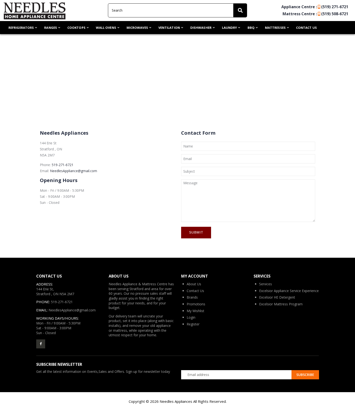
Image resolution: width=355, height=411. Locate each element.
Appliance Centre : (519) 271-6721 (314, 6)
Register (193, 324)
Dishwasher (201, 27)
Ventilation (169, 27)
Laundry (229, 27)
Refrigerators (21, 27)
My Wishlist (195, 310)
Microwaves (137, 27)
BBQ (251, 27)
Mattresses (275, 27)
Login (191, 317)
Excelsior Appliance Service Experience (289, 290)
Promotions (196, 304)
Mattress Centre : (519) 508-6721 (315, 13)
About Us (194, 284)
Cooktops (76, 27)
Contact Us (306, 27)
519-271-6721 (62, 164)
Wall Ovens (106, 27)
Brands (192, 297)
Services (265, 284)
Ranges (50, 27)
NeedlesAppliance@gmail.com (73, 171)
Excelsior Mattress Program (281, 304)
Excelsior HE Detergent (277, 297)
